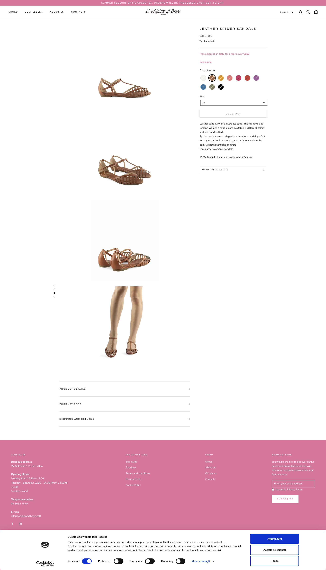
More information (215, 169)
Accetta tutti (274, 538)
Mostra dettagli (201, 561)
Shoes (13, 12)
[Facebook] (12, 524)
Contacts (78, 12)
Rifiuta (274, 560)
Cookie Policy (133, 485)
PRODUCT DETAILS (72, 389)
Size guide (206, 62)
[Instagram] (20, 524)
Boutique (131, 467)
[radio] (203, 78)
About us (57, 12)
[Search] (308, 12)
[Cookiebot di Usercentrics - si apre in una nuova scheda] (45, 563)
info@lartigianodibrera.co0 (26, 516)
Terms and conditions (138, 473)
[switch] (118, 561)
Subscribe (285, 499)
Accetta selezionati (274, 549)
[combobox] (233, 103)
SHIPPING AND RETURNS (76, 419)
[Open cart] (316, 12)
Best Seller (34, 12)
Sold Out (233, 113)
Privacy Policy (134, 479)
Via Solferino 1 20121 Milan (27, 466)
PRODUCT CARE (70, 404)
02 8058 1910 (19, 503)
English (285, 12)
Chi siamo (210, 473)
